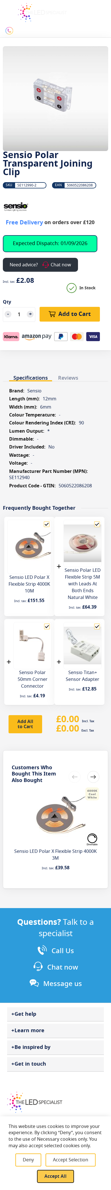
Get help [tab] (25, 1014)
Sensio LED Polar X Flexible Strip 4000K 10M (29, 584)
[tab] (30, 376)
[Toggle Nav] (7, 9)
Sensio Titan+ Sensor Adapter (82, 676)
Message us (62, 984)
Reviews (68, 377)
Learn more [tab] (29, 1030)
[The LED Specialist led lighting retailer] (42, 12)
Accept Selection (70, 1160)
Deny (28, 1160)
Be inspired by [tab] (32, 1047)
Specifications (30, 377)
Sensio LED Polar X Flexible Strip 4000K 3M (55, 855)
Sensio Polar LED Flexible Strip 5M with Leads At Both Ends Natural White (83, 584)
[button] (93, 777)
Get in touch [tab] (30, 1064)
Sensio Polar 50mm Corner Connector (33, 679)
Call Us (63, 951)
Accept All (55, 1176)
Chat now (62, 967)
